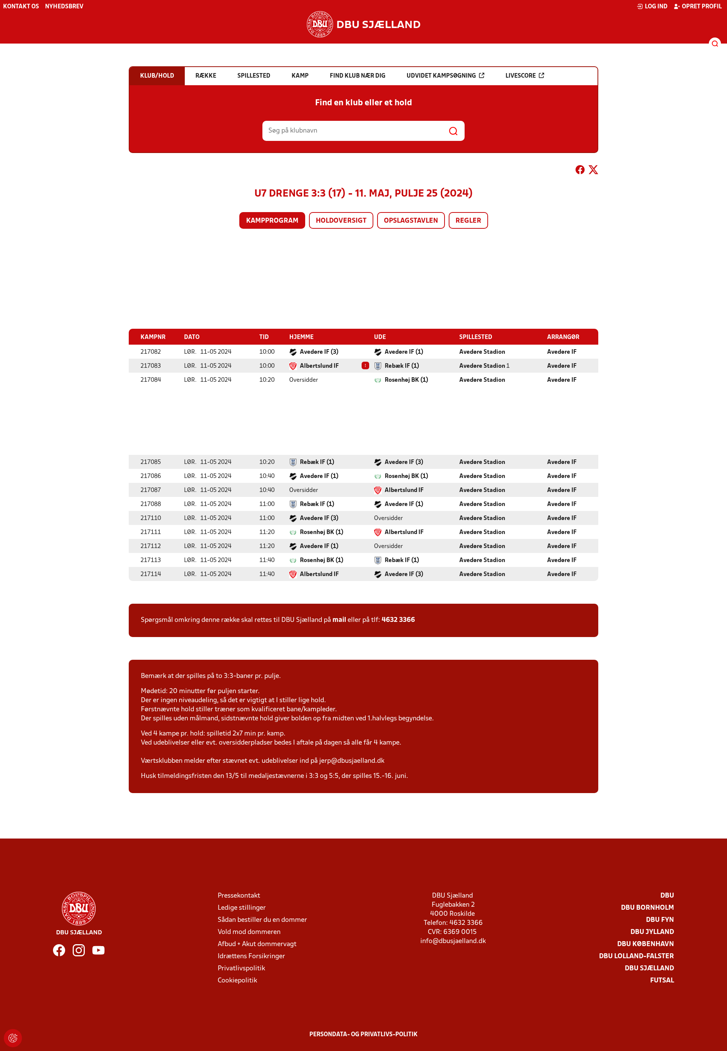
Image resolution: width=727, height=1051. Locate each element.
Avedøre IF (562, 352)
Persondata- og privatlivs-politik (363, 1034)
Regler (468, 221)
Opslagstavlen (411, 221)
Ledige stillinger (242, 908)
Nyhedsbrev (64, 6)
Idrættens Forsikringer (251, 956)
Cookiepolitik (237, 981)
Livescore (520, 76)
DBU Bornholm (647, 908)
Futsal (662, 981)
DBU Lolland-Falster (636, 956)
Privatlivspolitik (241, 968)
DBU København (645, 944)
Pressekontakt (239, 896)
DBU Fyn (660, 920)
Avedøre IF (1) (404, 352)
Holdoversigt (341, 221)
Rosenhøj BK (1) (406, 380)
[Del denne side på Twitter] (593, 171)
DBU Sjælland (649, 968)
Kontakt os (21, 6)
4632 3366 (398, 620)
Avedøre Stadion (482, 352)
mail (339, 620)
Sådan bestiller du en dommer (262, 920)
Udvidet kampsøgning (441, 76)
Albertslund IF (319, 366)
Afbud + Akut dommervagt (257, 944)
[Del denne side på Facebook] (580, 171)
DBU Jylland (652, 932)
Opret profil (702, 6)
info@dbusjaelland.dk (453, 941)
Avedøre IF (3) (319, 352)
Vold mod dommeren (249, 932)
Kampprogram (272, 221)
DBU (667, 896)
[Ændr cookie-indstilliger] (13, 1038)
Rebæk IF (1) (402, 366)
